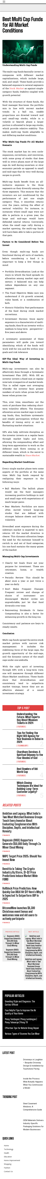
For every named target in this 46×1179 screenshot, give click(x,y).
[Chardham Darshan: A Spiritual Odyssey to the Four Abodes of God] (8, 756)
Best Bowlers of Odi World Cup (27, 770)
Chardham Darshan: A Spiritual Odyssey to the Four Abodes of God (30, 754)
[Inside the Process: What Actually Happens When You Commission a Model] (12, 1082)
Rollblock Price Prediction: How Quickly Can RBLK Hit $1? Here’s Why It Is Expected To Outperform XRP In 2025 (22, 894)
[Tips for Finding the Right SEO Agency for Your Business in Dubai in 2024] (8, 737)
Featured (21, 727)
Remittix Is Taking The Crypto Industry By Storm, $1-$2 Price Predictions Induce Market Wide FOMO (20, 874)
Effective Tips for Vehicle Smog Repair (22, 1027)
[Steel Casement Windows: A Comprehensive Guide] (12, 1106)
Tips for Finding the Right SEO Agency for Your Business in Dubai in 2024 (30, 737)
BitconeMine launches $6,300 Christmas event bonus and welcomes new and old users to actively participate (19, 913)
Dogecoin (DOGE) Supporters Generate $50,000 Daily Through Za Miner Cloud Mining (21, 843)
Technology (22, 746)
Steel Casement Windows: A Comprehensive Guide (32, 1106)
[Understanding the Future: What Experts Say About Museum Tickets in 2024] (8, 718)
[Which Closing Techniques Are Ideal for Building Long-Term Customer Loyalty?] (8, 786)
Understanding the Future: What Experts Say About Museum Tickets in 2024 (28, 718)
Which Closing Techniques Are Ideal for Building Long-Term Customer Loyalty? (30, 787)
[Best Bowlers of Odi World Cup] (8, 772)
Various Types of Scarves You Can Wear (22, 1033)
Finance (6, 835)
